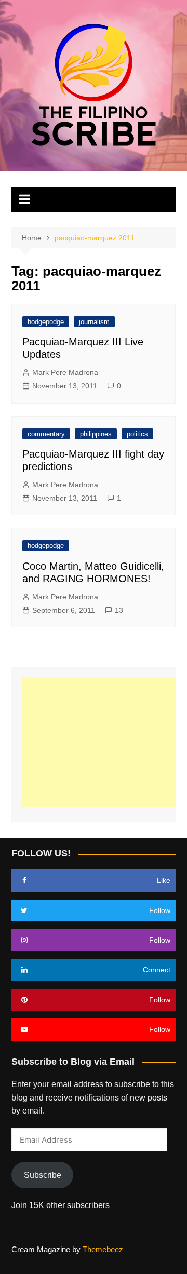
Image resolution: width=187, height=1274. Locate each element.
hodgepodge (46, 322)
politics (137, 434)
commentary (46, 434)
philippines (96, 434)
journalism (94, 322)
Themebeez (103, 1249)
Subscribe (42, 1175)
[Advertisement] (104, 742)
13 (119, 610)
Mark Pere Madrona (65, 372)
